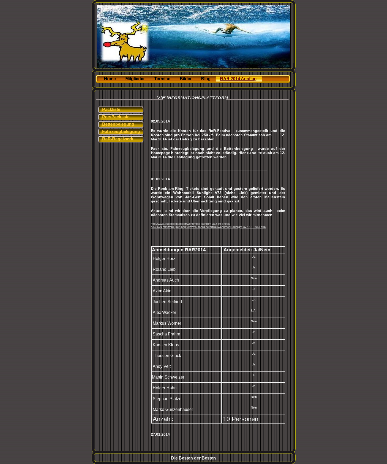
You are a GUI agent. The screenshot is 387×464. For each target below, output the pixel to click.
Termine (162, 79)
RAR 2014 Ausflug (238, 79)
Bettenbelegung (118, 124)
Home (110, 79)
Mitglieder (135, 79)
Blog (206, 79)
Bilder (186, 79)
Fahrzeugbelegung (121, 131)
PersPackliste (116, 117)
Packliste (111, 109)
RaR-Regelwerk (117, 139)
